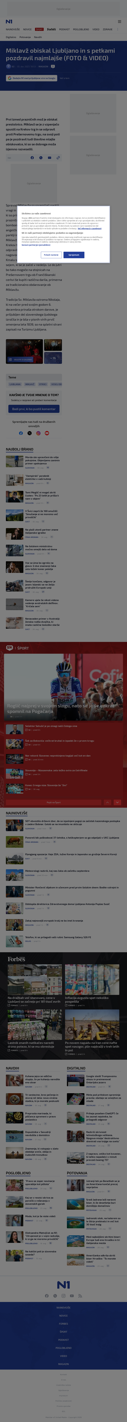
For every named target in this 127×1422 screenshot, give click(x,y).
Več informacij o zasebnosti (89, 228)
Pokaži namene (51, 255)
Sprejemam (74, 255)
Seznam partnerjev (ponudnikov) (36, 245)
